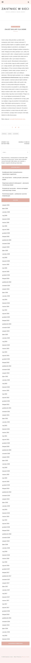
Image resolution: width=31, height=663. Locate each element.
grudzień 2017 (6, 569)
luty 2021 (4, 436)
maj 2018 (4, 551)
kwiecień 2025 (6, 261)
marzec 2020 (5, 474)
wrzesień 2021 (6, 411)
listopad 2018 (5, 530)
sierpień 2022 (5, 373)
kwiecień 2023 (6, 345)
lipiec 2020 (5, 460)
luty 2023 (4, 352)
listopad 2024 (5, 278)
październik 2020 (6, 450)
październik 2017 (6, 576)
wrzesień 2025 (6, 243)
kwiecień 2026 (6, 219)
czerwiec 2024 (6, 296)
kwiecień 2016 (6, 639)
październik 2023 (6, 324)
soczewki (15, 133)
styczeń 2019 (5, 523)
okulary (4, 133)
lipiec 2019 (5, 502)
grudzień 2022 (6, 359)
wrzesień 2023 (6, 327)
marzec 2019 (5, 516)
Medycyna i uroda (15, 26)
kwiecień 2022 (6, 387)
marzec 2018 (5, 558)
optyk (9, 133)
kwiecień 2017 (6, 597)
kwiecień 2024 (6, 303)
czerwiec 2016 (6, 632)
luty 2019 (4, 520)
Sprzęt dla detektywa (5, 142)
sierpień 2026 (5, 205)
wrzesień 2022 (6, 369)
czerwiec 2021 (6, 422)
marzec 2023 (5, 348)
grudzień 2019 (6, 485)
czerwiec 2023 (6, 338)
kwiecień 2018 (6, 555)
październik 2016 (6, 618)
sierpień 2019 (5, 499)
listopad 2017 (5, 572)
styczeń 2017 (5, 607)
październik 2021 (6, 408)
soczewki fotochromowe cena (17, 119)
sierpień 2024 (5, 289)
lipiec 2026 (5, 208)
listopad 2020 (5, 446)
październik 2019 (6, 492)
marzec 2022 (5, 390)
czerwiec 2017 (6, 590)
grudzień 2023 (6, 317)
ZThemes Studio (25, 656)
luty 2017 (4, 604)
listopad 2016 (5, 614)
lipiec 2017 (5, 586)
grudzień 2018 (6, 527)
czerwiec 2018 (6, 548)
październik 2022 (6, 366)
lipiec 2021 (5, 418)
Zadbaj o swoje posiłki (24, 142)
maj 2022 (4, 383)
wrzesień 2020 (6, 453)
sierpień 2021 (5, 415)
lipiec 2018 (5, 544)
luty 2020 (4, 478)
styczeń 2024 (5, 313)
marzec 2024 (5, 306)
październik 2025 (6, 240)
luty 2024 (4, 310)
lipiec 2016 (5, 628)
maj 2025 (4, 257)
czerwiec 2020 (6, 464)
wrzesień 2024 (6, 285)
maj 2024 (4, 299)
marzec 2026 (5, 222)
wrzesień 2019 (6, 495)
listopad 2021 (5, 404)
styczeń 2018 (5, 565)
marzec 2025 (5, 264)
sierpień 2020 (5, 457)
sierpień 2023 (5, 331)
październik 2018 (6, 534)
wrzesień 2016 (6, 621)
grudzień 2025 (6, 233)
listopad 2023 (5, 320)
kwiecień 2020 (6, 471)
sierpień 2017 (5, 583)
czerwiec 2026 (6, 212)
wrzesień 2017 (6, 579)
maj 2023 (4, 341)
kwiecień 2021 (6, 429)
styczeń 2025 (5, 271)
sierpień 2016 (5, 625)
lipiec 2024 (5, 292)
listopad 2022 (5, 362)
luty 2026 (4, 226)
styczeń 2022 (5, 397)
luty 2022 (4, 394)
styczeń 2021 (5, 439)
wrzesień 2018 (6, 537)
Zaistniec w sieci (15, 8)
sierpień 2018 (5, 541)
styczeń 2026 (5, 229)
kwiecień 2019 (6, 513)
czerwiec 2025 (6, 254)
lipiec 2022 (5, 376)
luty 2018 (4, 562)
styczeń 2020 (5, 481)
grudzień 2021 (6, 401)
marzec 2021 (5, 432)
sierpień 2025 (5, 247)
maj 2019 (4, 509)
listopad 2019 (5, 488)
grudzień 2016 (6, 611)
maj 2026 (4, 215)
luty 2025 (4, 268)
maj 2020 (4, 467)
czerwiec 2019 (6, 506)
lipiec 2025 (5, 250)
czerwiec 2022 (6, 380)
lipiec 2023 (5, 334)
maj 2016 (4, 635)
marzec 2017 (5, 600)
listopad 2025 (5, 236)
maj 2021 (4, 425)
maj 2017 (4, 593)
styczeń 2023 (5, 355)
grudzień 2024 (6, 275)
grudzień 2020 (6, 443)
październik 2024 (6, 282)
